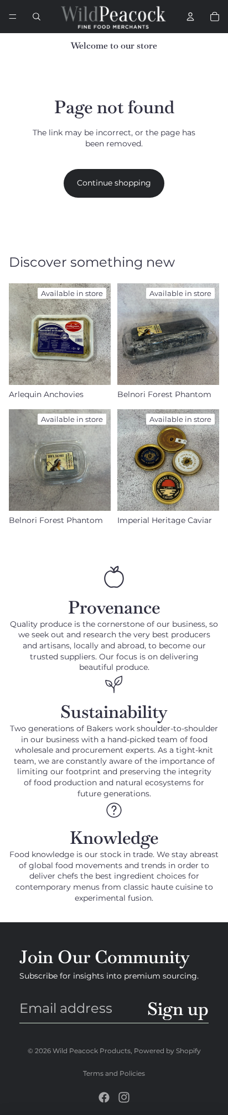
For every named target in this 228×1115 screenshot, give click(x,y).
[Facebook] (104, 1097)
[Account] (190, 16)
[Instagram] (124, 1097)
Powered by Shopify (167, 1051)
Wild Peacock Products (92, 1051)
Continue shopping (114, 183)
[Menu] (12, 16)
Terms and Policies (114, 1073)
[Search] (36, 16)
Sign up (178, 1008)
